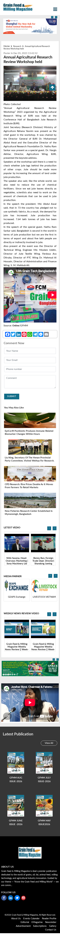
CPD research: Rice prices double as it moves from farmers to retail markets (29, 486)
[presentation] (52, 17)
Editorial (25, 922)
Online (15, 326)
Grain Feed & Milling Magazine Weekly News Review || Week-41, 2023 (43, 648)
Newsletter (50, 922)
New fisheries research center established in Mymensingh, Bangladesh (28, 512)
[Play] (17, 543)
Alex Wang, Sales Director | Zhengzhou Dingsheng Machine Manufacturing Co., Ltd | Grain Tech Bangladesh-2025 (43, 565)
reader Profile (49, 918)
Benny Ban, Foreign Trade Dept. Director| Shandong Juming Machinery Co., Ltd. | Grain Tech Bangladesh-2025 (17, 565)
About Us (16, 918)
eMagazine (37, 922)
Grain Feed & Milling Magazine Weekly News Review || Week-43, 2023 (17, 648)
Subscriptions (40, 926)
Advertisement (23, 926)
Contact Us (50, 930)
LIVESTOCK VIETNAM (43, 597)
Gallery (52, 926)
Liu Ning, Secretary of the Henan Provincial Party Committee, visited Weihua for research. (29, 459)
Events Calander (31, 918)
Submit (11, 396)
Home (7, 46)
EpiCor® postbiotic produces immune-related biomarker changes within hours (29, 432)
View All (49, 743)
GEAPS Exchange (16, 597)
